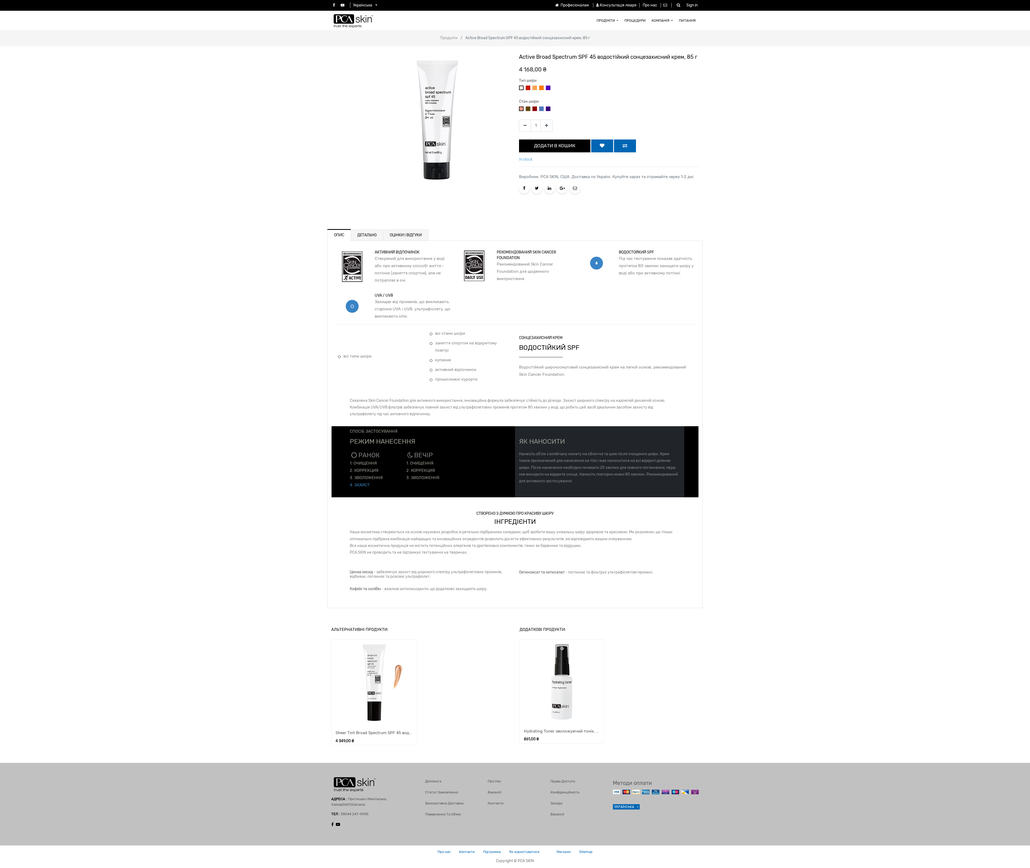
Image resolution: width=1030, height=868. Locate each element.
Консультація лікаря (618, 5)
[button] (602, 145)
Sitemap (586, 852)
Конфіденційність (564, 792)
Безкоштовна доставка (444, 803)
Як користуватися (524, 852)
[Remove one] (525, 126)
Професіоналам (574, 5)
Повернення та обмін (443, 814)
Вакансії (494, 792)
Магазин (564, 852)
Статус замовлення (441, 792)
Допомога (433, 781)
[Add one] (546, 126)
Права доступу (562, 781)
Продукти (449, 38)
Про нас (650, 5)
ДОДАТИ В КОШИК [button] (554, 145)
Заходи (556, 803)
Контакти (495, 803)
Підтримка (492, 852)
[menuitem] (607, 20)
